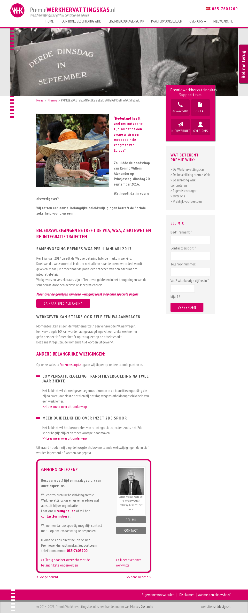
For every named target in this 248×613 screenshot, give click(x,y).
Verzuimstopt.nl (71, 364)
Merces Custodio (141, 606)
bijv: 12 (175, 296)
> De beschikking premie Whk (190, 174)
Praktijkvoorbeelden (166, 21)
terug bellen (65, 510)
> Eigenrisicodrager (183, 190)
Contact (131, 530)
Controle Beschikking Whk (81, 21)
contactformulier (54, 516)
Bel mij (131, 520)
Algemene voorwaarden (158, 594)
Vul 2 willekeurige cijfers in (189, 280)
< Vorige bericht (47, 576)
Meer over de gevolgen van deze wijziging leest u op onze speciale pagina (87, 294)
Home (50, 21)
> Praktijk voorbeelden (186, 201)
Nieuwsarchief (223, 21)
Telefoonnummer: (184, 264)
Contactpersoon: (183, 248)
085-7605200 (180, 111)
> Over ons (177, 196)
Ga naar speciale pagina (63, 303)
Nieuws (52, 100)
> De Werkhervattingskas (187, 169)
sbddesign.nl (222, 606)
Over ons (196, 21)
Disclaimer (186, 594)
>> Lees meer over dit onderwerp (64, 406)
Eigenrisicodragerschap (126, 21)
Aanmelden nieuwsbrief (214, 594)
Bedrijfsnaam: (181, 232)
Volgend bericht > (138, 576)
